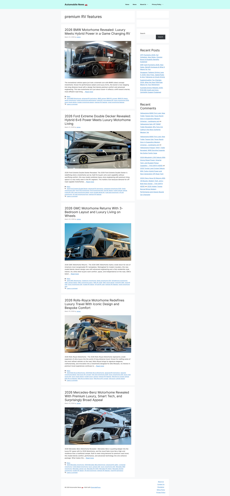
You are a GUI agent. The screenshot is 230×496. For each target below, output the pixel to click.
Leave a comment (72, 104)
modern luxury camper (91, 376)
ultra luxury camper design (117, 378)
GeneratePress (96, 487)
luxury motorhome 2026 (121, 100)
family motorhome (70, 100)
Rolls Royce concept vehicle (120, 376)
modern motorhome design (85, 102)
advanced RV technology (89, 98)
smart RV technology (117, 470)
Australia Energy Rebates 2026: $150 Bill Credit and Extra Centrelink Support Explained (151, 90)
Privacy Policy (156, 4)
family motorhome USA (104, 280)
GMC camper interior (71, 282)
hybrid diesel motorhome (80, 466)
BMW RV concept (112, 98)
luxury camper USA (94, 466)
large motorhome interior (81, 192)
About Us (143, 4)
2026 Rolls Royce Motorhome (76, 372)
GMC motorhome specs (85, 282)
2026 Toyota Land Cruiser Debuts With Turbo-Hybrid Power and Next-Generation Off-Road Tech (152, 171)
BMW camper (102, 98)
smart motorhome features (116, 102)
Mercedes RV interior (105, 468)
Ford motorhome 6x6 (96, 190)
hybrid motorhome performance (86, 100)
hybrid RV (100, 100)
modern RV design (88, 284)
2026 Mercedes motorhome (75, 464)
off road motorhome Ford (80, 194)
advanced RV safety (112, 464)
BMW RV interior (123, 98)
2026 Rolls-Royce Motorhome (95, 372)
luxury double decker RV (97, 192)
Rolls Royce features (71, 378)
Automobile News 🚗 (76, 4)
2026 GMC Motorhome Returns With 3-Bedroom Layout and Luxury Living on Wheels (94, 212)
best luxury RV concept (84, 374)
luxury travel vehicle (71, 102)
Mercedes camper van (79, 468)
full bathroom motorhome (119, 280)
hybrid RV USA (69, 192)
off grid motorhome (90, 470)
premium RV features (101, 102)
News (134, 4)
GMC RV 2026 (97, 282)
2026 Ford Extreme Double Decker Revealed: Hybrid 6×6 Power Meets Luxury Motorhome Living (98, 120)
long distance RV (108, 100)
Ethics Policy (161, 490)
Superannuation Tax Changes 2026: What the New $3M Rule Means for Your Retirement (151, 82)
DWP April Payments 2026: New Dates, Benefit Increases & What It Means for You (152, 67)
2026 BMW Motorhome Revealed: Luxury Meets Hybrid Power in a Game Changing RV (97, 31)
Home (127, 4)
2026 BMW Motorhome (74, 98)
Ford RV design (108, 190)
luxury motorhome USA (75, 284)
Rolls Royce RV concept (101, 378)
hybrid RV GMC (119, 282)
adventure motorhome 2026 (112, 188)
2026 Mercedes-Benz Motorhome (95, 464)
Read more (89, 92)
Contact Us (160, 484)
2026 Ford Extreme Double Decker (77, 188)
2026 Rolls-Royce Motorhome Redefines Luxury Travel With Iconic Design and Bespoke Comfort (94, 304)
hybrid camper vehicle (120, 190)
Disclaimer (160, 487)
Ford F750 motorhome (82, 190)
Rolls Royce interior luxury (85, 378)
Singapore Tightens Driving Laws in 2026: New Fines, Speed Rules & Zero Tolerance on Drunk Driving (152, 75)
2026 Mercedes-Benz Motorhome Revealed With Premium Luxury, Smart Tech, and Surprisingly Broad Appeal (97, 396)
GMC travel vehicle (108, 282)
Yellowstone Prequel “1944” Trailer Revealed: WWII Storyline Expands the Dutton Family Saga (152, 150)
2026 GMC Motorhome (74, 280)
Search (142, 33)
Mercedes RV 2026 (92, 468)
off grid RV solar (100, 284)
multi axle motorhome (112, 192)
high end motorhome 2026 (100, 374)
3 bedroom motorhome (89, 280)
